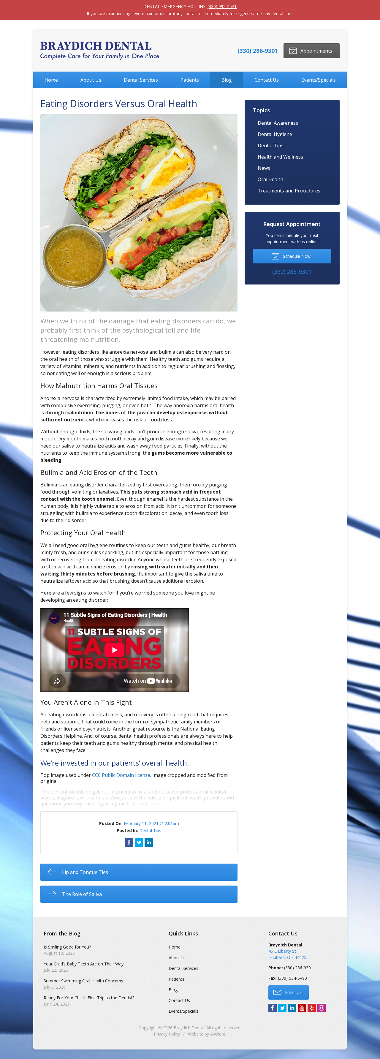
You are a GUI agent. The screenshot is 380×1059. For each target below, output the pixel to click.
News (264, 168)
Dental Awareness (278, 123)
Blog (226, 80)
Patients (189, 80)
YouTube (302, 1008)
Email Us (293, 992)
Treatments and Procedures (289, 190)
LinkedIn (292, 1008)
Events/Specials (318, 80)
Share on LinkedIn (149, 842)
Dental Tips (150, 830)
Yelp (312, 1008)
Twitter (282, 1008)
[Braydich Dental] (99, 50)
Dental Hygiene (275, 134)
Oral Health (270, 179)
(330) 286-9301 (258, 51)
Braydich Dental (189, 1027)
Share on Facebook (129, 842)
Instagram (321, 1008)
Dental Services (141, 80)
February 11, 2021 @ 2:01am (151, 823)
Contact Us (266, 80)
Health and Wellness (280, 157)
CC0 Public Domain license (121, 775)
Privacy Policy (167, 1034)
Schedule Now (296, 256)
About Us (90, 80)
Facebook (272, 1008)
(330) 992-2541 (222, 6)
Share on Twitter (139, 842)
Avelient (217, 1034)
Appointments (315, 51)
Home (51, 80)
